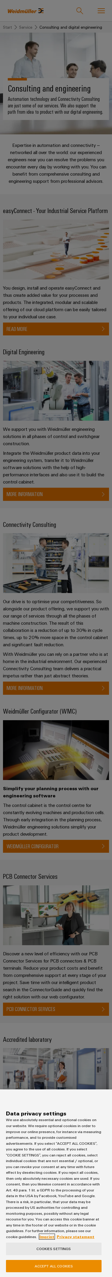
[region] (56, 1183)
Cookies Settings (53, 1248)
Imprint (46, 1236)
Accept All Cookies (54, 1266)
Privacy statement (75, 1236)
